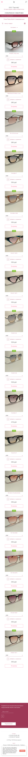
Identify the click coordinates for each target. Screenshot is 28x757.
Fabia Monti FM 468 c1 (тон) (13, 93)
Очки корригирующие (9, 15)
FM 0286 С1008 (14, 213)
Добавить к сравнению (15, 59)
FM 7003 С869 (14, 533)
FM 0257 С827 (14, 612)
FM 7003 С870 (14, 572)
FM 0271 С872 (14, 253)
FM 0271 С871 (14, 293)
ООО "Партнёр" (14, 7)
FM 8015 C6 (14, 333)
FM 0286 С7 (14, 173)
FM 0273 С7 (14, 453)
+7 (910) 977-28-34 (18, 13)
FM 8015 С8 (14, 373)
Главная (2, 15)
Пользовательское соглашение (6, 718)
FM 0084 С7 (14, 413)
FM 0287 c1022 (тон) (14, 53)
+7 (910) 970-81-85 (9, 13)
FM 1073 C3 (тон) (14, 133)
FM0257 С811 (14, 652)
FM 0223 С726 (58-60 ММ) (14, 493)
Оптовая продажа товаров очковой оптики (14, 9)
